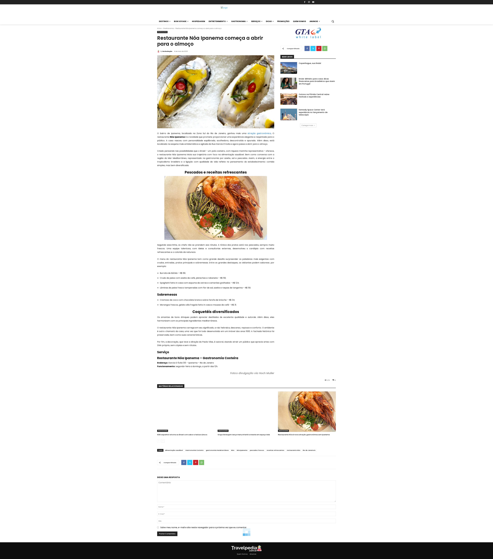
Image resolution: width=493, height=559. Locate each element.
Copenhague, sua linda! (310, 63)
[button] (333, 21)
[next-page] (162, 441)
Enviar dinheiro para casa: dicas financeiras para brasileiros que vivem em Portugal (317, 81)
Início (159, 28)
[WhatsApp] (324, 48)
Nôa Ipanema (242, 450)
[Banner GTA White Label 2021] (308, 38)
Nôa (232, 450)
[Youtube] (313, 2)
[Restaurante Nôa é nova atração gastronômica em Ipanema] (307, 411)
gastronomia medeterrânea (217, 450)
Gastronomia (168, 28)
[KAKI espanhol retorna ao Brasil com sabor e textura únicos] (186, 411)
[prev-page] (158, 441)
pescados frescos (257, 450)
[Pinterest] (318, 48)
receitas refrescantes (275, 450)
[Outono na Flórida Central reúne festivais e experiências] (288, 99)
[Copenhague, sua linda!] (288, 68)
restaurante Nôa (293, 450)
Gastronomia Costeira (194, 450)
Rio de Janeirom (309, 450)
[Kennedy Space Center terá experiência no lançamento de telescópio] (288, 114)
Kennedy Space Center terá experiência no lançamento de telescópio (313, 112)
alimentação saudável (174, 450)
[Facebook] (305, 2)
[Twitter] (313, 48)
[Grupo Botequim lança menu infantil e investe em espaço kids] (247, 411)
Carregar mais (307, 125)
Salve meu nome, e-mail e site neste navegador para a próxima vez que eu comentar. (203, 527)
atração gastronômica (259, 133)
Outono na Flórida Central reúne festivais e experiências (314, 95)
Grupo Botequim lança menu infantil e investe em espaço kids (244, 434)
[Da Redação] (158, 51)
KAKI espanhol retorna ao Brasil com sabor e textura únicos (182, 434)
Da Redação (167, 51)
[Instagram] (309, 2)
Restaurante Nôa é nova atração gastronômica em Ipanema (304, 434)
